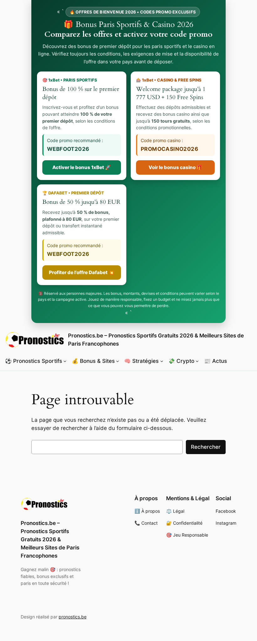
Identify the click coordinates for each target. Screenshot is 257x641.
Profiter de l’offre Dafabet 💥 (81, 272)
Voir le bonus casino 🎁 (175, 167)
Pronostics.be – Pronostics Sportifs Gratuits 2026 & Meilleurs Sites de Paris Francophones (50, 539)
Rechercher (206, 447)
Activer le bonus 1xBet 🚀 (81, 167)
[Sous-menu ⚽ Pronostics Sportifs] (64, 360)
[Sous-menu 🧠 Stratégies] (161, 360)
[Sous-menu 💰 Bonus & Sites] (117, 360)
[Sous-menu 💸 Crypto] (197, 360)
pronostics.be (73, 616)
